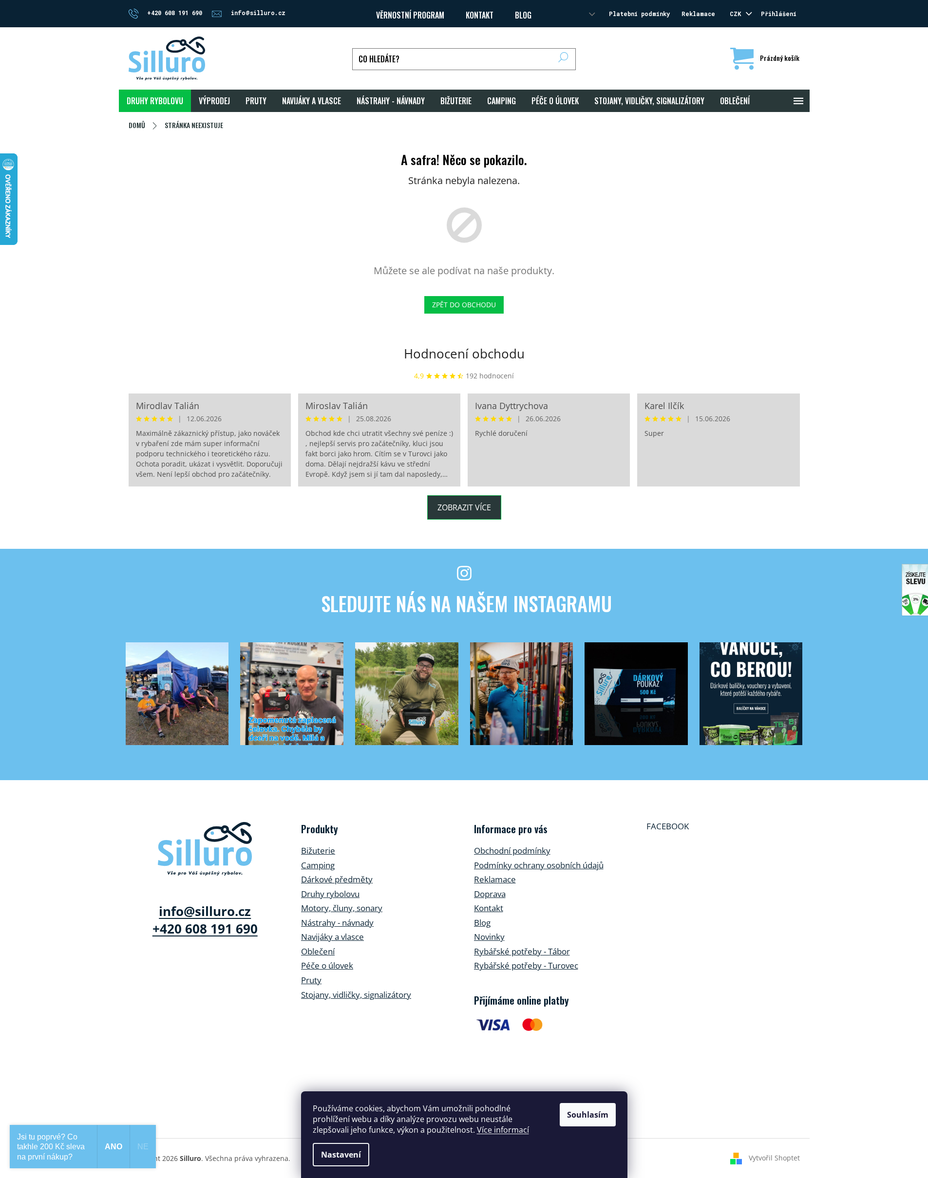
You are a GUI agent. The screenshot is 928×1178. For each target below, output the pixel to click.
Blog (523, 15)
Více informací (503, 1129)
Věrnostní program (410, 15)
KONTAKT (479, 15)
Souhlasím (587, 1114)
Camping (318, 865)
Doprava (490, 893)
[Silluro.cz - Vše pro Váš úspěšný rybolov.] (205, 849)
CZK (737, 14)
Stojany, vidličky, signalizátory (356, 994)
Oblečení (318, 951)
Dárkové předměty (337, 879)
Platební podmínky (639, 14)
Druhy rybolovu (330, 893)
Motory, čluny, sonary (341, 908)
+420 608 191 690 (205, 928)
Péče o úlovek (327, 965)
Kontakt (488, 908)
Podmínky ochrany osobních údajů (539, 865)
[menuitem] (155, 101)
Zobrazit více (464, 507)
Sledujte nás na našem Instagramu (466, 603)
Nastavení (341, 1154)
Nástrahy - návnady (337, 922)
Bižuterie (318, 850)
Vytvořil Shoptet (774, 1157)
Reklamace (698, 14)
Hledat (563, 59)
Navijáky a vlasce (332, 936)
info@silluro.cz (205, 911)
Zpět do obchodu (464, 304)
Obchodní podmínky (512, 850)
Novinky (489, 936)
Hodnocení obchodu (464, 353)
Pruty (311, 980)
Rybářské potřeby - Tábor (522, 951)
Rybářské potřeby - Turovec (526, 965)
